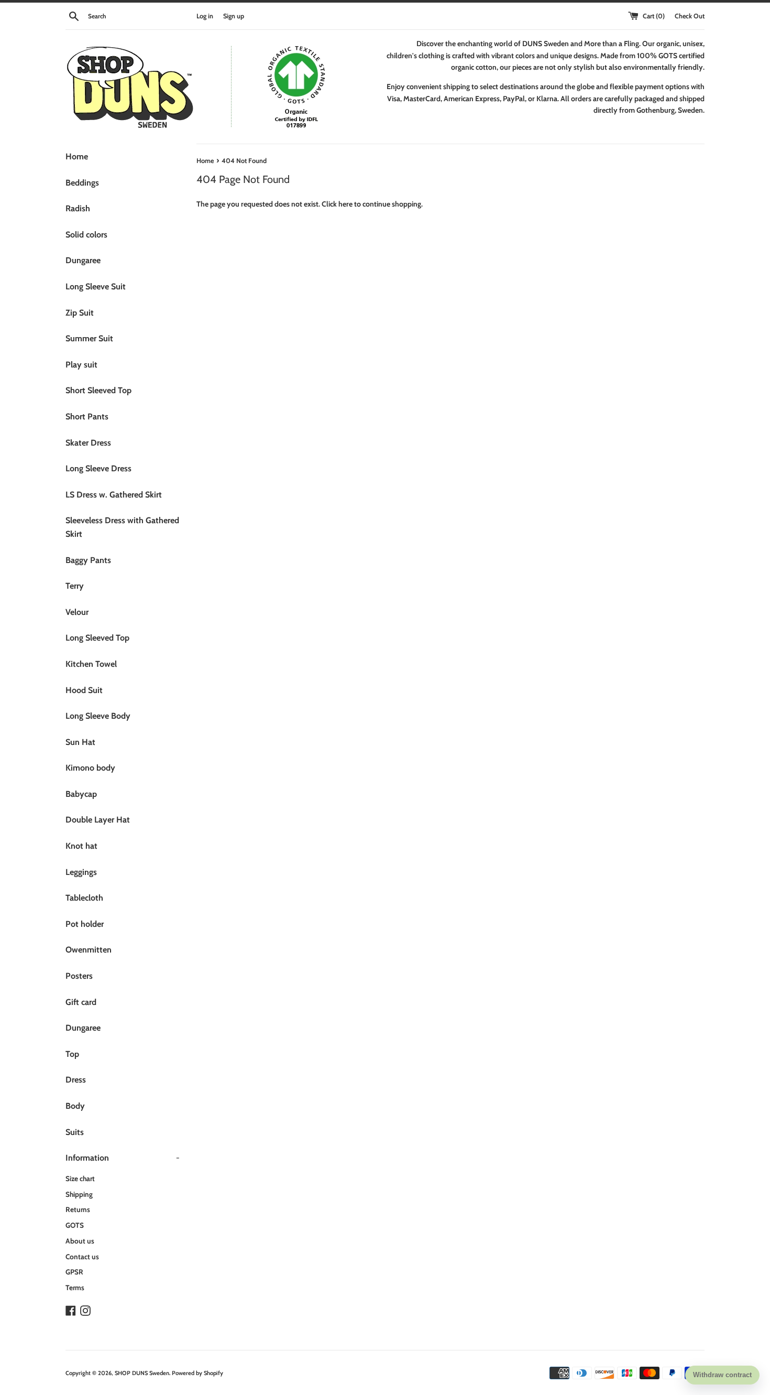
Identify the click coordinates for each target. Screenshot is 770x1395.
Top (72, 1054)
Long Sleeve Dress (98, 468)
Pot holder (84, 924)
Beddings (82, 183)
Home (76, 156)
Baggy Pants (88, 560)
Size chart (80, 1178)
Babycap (81, 794)
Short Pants (86, 416)
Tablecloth (84, 898)
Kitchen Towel (91, 664)
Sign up (233, 16)
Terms (74, 1287)
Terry (74, 586)
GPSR (74, 1272)
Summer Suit (89, 338)
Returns (77, 1209)
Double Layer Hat (97, 820)
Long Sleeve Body (97, 716)
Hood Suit (84, 690)
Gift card (80, 1002)
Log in (204, 16)
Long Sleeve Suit (95, 286)
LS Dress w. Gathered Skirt (113, 495)
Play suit (81, 365)
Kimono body (90, 768)
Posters (79, 976)
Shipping (79, 1194)
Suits (74, 1132)
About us (79, 1241)
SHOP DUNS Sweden (142, 1373)
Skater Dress (88, 443)
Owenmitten (88, 950)
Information (122, 1158)
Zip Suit (79, 313)
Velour (77, 612)
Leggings (81, 872)
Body (75, 1106)
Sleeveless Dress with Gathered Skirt (122, 527)
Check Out (690, 16)
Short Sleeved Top (98, 390)
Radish (77, 208)
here (345, 204)
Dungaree (83, 260)
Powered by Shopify (197, 1373)
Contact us (82, 1256)
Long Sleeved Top (97, 638)
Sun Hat (80, 742)
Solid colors (86, 235)
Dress (75, 1080)
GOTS (74, 1225)
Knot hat (81, 846)
